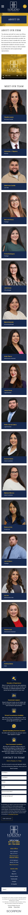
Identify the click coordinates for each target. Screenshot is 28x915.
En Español (14, 884)
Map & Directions (14, 856)
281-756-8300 (14, 844)
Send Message (7, 818)
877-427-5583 (14, 842)
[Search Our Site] (24, 889)
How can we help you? (7, 796)
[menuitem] (10, 907)
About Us (14, 874)
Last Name (4, 777)
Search (4, 889)
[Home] (13, 6)
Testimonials (14, 879)
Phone (3, 782)
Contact (14, 881)
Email (3, 786)
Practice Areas (14, 876)
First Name (4, 772)
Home (14, 871)
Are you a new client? (7, 791)
